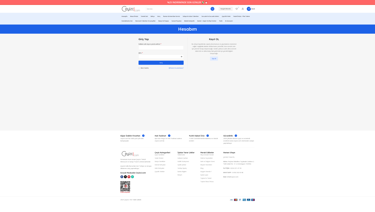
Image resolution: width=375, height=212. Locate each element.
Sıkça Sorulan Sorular (207, 155)
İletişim (180, 175)
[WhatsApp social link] (132, 176)
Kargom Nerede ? (206, 171)
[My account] (243, 9)
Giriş (161, 63)
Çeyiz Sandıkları (159, 155)
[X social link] (125, 176)
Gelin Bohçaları (159, 168)
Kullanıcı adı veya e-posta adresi (150, 44)
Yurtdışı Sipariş (182, 168)
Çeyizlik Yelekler (160, 171)
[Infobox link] (132, 135)
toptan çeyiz (204, 175)
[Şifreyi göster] (182, 57)
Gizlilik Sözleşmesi (183, 161)
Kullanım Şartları (183, 158)
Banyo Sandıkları (160, 161)
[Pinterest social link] (128, 176)
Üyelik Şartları (182, 165)
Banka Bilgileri (182, 171)
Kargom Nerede (226, 9)
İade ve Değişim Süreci (207, 161)
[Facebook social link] (121, 176)
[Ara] (212, 9)
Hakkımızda (181, 155)
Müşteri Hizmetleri (206, 165)
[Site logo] (130, 9)
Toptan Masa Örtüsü (207, 181)
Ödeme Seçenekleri (206, 158)
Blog (201, 168)
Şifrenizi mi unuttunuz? (176, 68)
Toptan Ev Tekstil (205, 178)
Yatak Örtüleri (159, 158)
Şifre (141, 53)
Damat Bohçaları (160, 165)
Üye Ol (214, 58)
